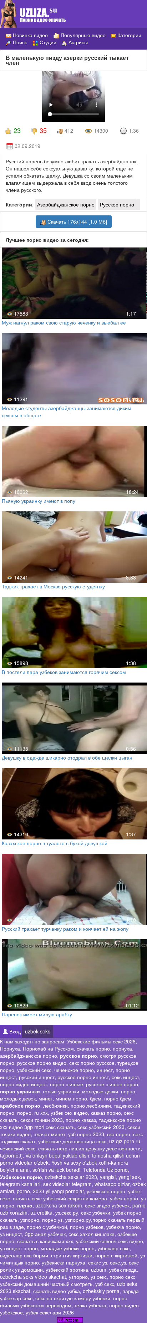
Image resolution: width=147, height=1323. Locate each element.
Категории (128, 35)
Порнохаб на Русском (48, 1048)
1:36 (133, 130)
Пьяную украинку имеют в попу (38, 500)
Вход (14, 1031)
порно (24, 1112)
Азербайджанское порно (66, 204)
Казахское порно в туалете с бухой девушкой (54, 843)
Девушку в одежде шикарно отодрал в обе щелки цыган (67, 757)
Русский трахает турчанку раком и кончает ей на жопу (65, 928)
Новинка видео (29, 35)
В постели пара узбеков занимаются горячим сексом (64, 671)
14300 (100, 130)
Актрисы (77, 42)
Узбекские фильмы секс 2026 (101, 1041)
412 (68, 130)
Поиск (19, 42)
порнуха (122, 1048)
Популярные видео (82, 35)
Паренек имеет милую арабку (37, 1014)
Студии (47, 42)
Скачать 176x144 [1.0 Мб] (76, 221)
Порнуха (10, 1048)
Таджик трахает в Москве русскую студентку (53, 586)
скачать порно (93, 1048)
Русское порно (117, 204)
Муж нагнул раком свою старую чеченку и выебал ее (64, 322)
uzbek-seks (37, 1031)
